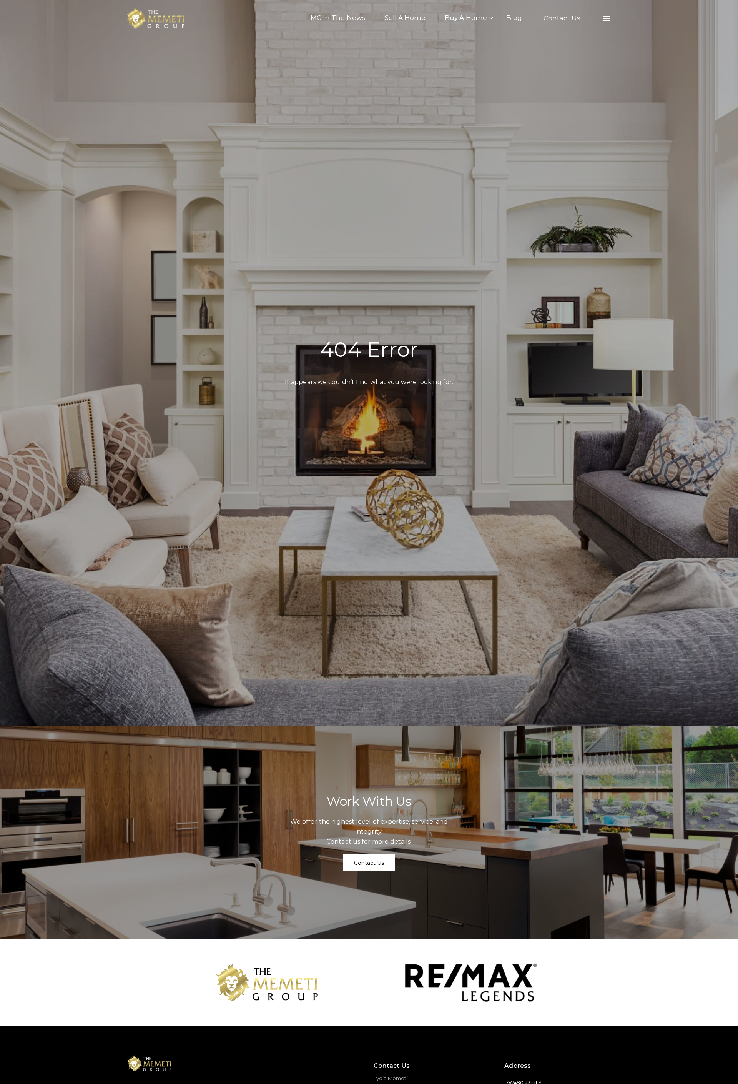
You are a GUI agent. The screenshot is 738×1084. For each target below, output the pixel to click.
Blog (514, 18)
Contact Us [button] (369, 862)
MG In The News (338, 18)
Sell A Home (405, 18)
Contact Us (562, 18)
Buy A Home (466, 18)
